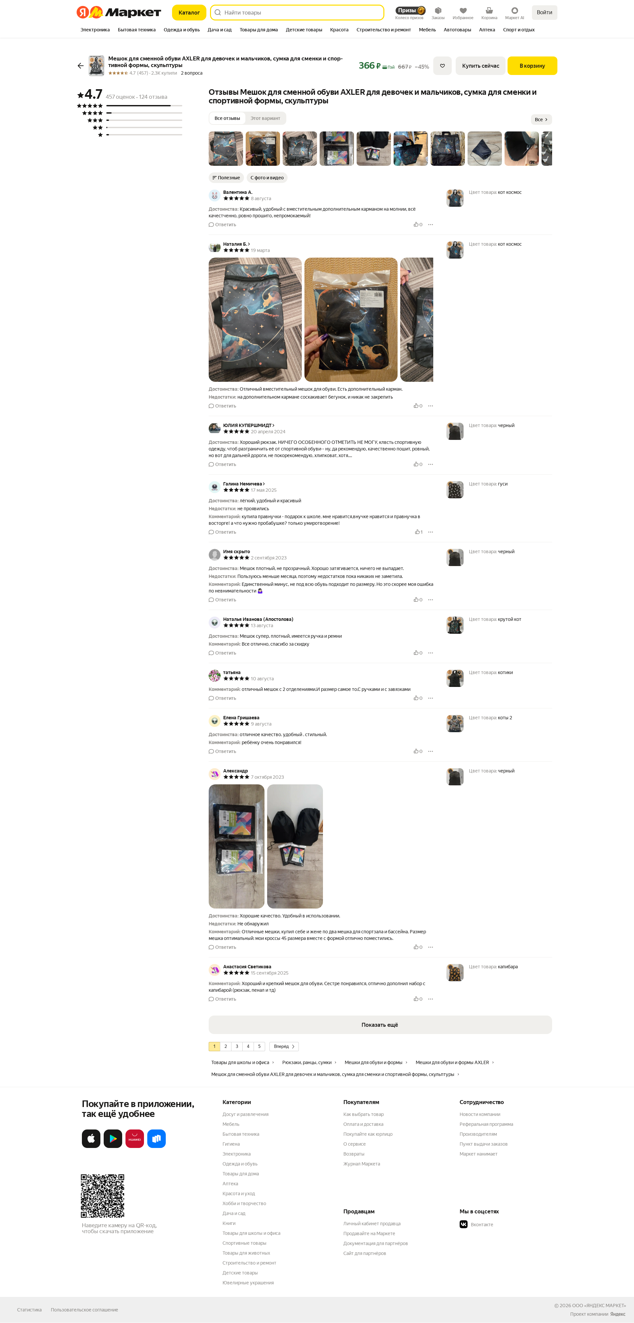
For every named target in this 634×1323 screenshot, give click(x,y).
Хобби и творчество (244, 1203)
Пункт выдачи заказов (484, 1144)
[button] (226, 148)
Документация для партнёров (375, 1243)
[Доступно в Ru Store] (156, 1146)
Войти (544, 12)
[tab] (95, 30)
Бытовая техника (241, 1134)
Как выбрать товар (363, 1114)
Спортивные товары (244, 1243)
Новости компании (480, 1114)
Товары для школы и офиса (251, 1233)
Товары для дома (241, 1173)
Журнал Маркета (361, 1163)
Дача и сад (234, 1213)
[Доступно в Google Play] (113, 1146)
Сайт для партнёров (364, 1253)
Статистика (29, 1309)
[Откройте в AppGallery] (134, 1146)
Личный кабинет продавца (372, 1223)
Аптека (230, 1183)
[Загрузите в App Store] (91, 1146)
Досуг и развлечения (245, 1114)
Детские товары (240, 1272)
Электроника (237, 1154)
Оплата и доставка (363, 1124)
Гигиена (231, 1144)
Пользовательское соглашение (84, 1309)
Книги (229, 1223)
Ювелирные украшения (248, 1282)
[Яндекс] (618, 1314)
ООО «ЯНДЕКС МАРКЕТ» (599, 1305)
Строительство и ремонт (249, 1263)
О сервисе (354, 1144)
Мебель (231, 1124)
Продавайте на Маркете (369, 1233)
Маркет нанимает (479, 1154)
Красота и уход (239, 1193)
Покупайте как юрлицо (368, 1134)
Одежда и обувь (240, 1163)
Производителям (478, 1134)
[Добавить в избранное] (442, 65)
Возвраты (354, 1154)
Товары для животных (246, 1253)
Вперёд (281, 1046)
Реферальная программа (486, 1124)
